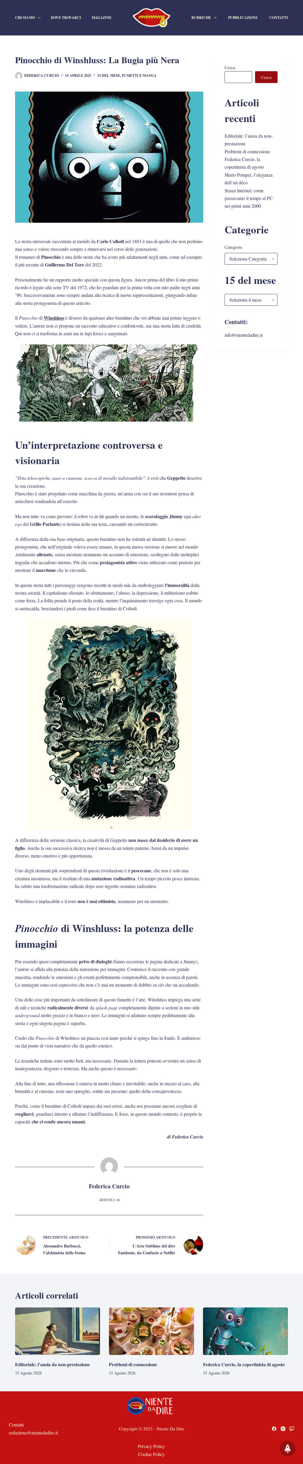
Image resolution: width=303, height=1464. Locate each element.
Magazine (102, 17)
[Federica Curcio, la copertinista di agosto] (245, 1331)
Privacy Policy (151, 1446)
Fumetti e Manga (139, 75)
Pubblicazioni (242, 17)
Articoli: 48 (109, 1200)
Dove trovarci (66, 17)
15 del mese (108, 75)
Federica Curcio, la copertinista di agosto (244, 1364)
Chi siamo (25, 17)
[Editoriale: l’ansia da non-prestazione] (57, 1331)
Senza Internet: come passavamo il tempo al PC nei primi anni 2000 (249, 198)
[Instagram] (283, 1428)
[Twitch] (292, 1428)
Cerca (230, 67)
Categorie (233, 247)
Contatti (278, 17)
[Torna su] (288, 1449)
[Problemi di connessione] (151, 1331)
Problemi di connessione (247, 151)
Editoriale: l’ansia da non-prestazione (52, 1364)
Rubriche (201, 17)
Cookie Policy (151, 1454)
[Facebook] (274, 1428)
